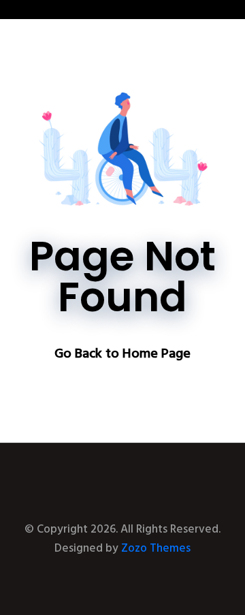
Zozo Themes (156, 548)
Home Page (156, 354)
